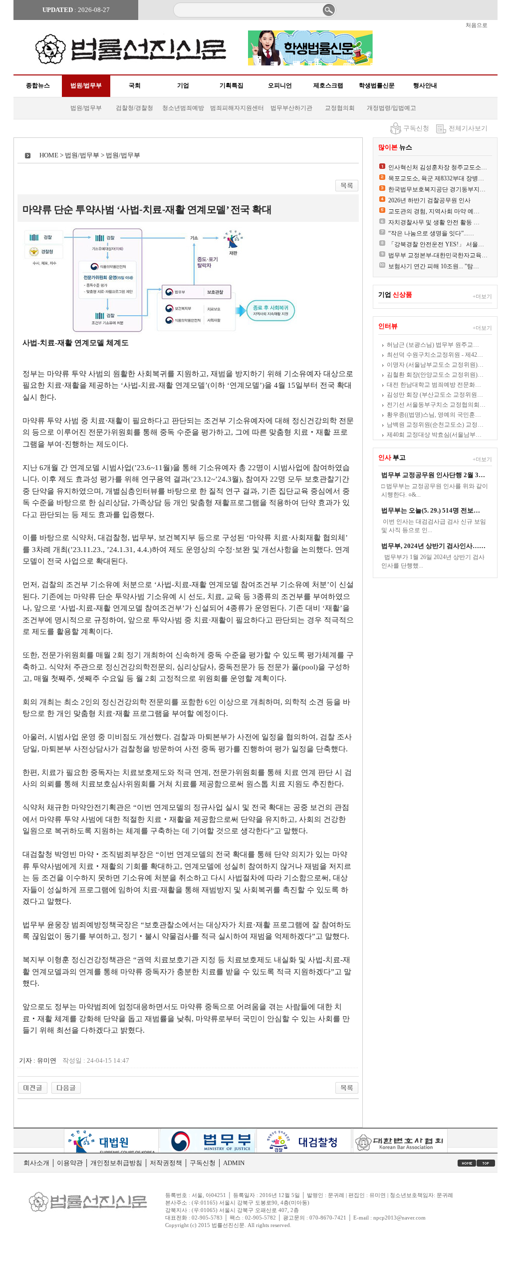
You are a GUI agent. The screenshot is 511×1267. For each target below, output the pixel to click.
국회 (135, 85)
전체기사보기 (468, 128)
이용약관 (70, 1163)
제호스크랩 (328, 85)
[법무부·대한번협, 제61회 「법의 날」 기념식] (32, 1085)
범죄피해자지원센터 (237, 107)
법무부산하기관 (291, 107)
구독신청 (416, 128)
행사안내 (425, 85)
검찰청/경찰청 (134, 107)
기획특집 (232, 85)
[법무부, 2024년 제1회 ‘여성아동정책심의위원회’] (66, 1085)
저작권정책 (166, 1163)
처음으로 (477, 25)
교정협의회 (340, 107)
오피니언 (280, 85)
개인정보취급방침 (116, 1163)
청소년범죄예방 (183, 107)
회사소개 (36, 1163)
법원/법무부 (86, 85)
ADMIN (234, 1163)
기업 (183, 85)
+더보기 (482, 296)
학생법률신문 (377, 85)
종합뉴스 (38, 85)
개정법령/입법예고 (391, 107)
